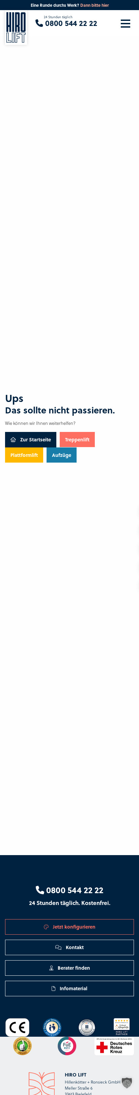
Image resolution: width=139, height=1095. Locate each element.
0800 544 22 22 (73, 890)
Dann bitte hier (94, 5)
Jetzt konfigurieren (73, 926)
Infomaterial (72, 988)
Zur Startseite (35, 439)
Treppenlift (77, 439)
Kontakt (74, 947)
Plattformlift (24, 454)
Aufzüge (61, 454)
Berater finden (73, 967)
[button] (127, 1083)
